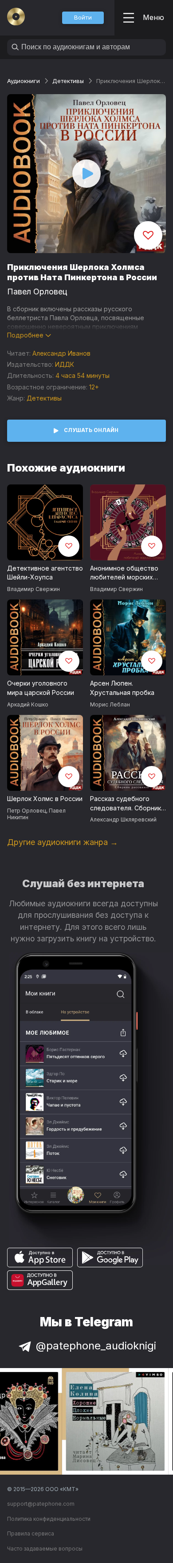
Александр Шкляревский (123, 819)
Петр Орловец (26, 810)
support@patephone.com (41, 1503)
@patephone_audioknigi (96, 1345)
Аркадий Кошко (27, 704)
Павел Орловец (37, 291)
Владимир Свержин (33, 589)
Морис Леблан (110, 704)
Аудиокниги (23, 80)
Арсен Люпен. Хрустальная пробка (122, 687)
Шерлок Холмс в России (45, 798)
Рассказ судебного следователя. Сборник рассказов (125, 804)
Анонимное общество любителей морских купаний (124, 573)
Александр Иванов (61, 353)
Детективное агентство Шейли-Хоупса (45, 572)
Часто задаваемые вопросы (45, 1548)
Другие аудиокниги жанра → (62, 842)
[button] (83, 18)
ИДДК (64, 364)
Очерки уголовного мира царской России (40, 687)
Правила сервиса (30, 1533)
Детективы (68, 80)
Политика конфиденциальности (48, 1518)
